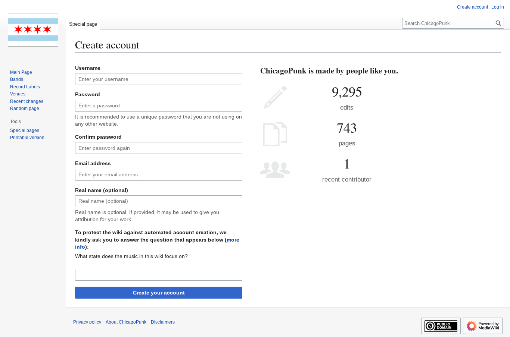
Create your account (159, 293)
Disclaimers (163, 322)
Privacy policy (87, 322)
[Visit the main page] (33, 30)
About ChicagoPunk (126, 322)
